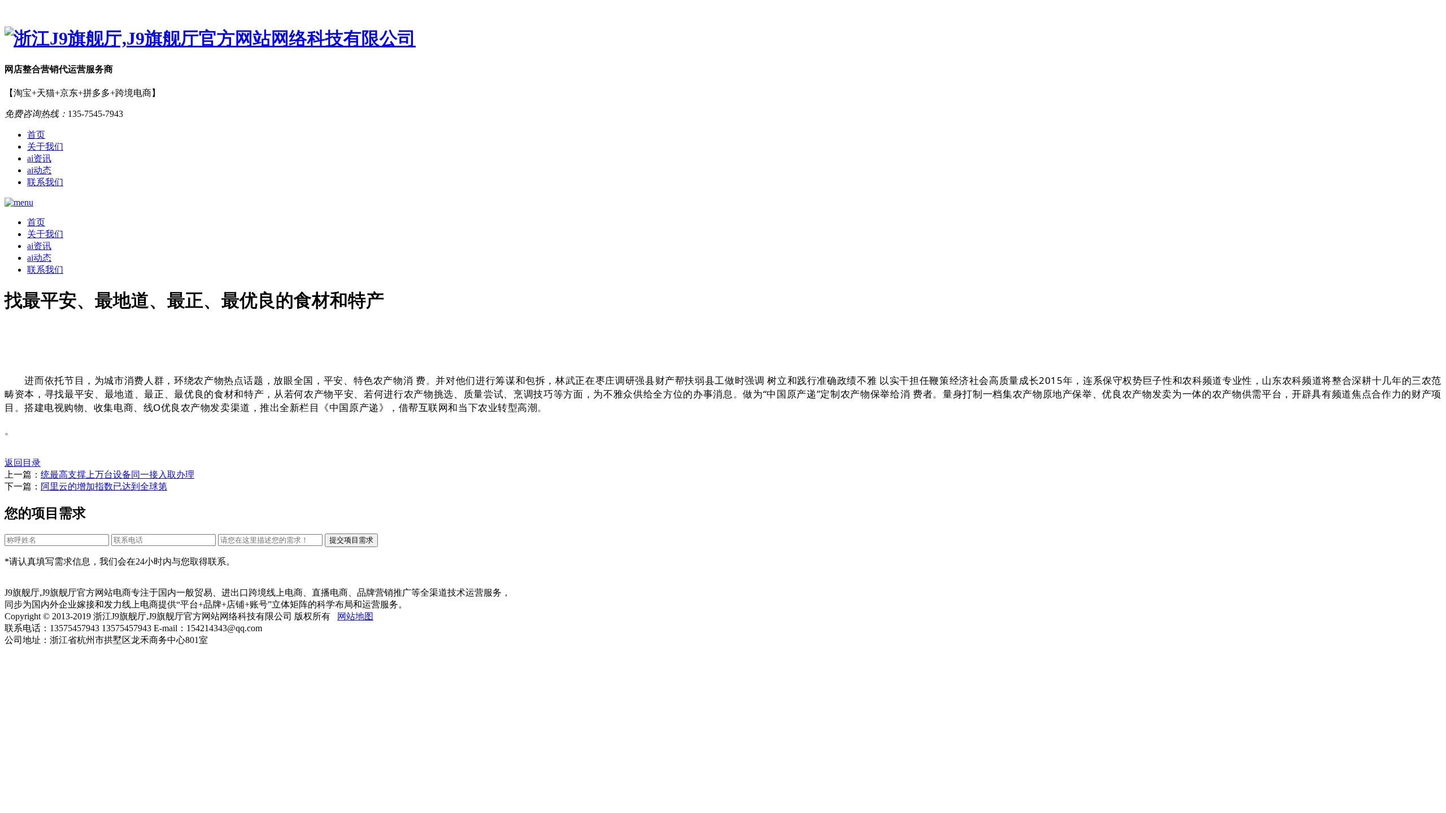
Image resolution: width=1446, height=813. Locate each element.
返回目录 (23, 462)
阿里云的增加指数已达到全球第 (104, 486)
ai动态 (39, 170)
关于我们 (45, 146)
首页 (36, 134)
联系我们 (45, 182)
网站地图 (355, 616)
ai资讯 (39, 158)
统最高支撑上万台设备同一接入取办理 (117, 474)
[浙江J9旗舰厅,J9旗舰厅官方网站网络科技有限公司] (723, 39)
